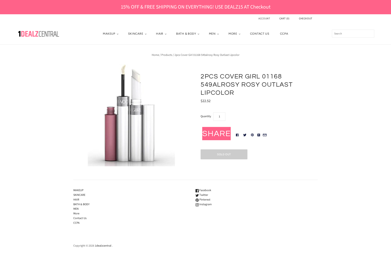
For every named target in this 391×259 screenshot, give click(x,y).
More (232, 33)
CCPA (284, 33)
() (284, 18)
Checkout (305, 18)
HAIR (159, 33)
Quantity (206, 116)
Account (264, 18)
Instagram (205, 204)
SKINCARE (135, 33)
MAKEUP (109, 33)
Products (166, 55)
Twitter (203, 195)
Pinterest (204, 200)
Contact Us (259, 33)
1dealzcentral (103, 246)
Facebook (205, 190)
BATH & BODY (186, 33)
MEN (212, 33)
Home (155, 55)
